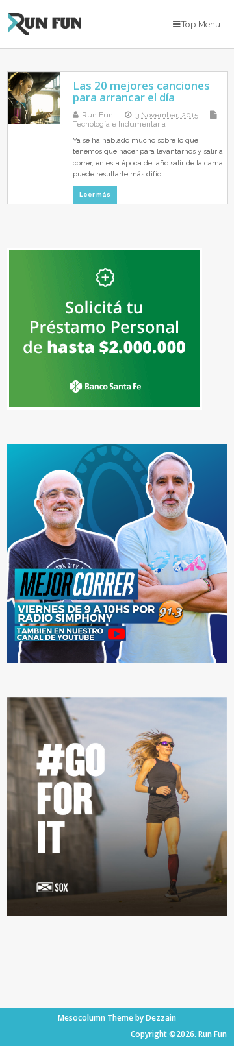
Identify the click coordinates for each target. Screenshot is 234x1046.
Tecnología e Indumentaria (119, 123)
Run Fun (97, 114)
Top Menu (200, 24)
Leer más (94, 194)
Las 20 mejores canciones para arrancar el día (141, 91)
